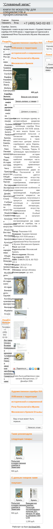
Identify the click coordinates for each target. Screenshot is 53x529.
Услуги (5, 314)
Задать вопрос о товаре (25, 101)
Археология (5, 239)
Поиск (49, 55)
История (5, 287)
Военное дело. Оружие (5, 293)
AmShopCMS (34, 527)
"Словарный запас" (16, 4)
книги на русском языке (23, 29)
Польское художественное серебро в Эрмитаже (18, 464)
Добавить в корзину (29, 112)
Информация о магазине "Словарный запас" (9, 353)
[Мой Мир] (38, 368)
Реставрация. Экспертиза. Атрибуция (5, 187)
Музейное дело (5, 274)
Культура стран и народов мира (5, 247)
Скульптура (5, 74)
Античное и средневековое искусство (5, 223)
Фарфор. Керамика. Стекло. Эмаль (5, 81)
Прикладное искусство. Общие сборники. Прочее (5, 177)
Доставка (8, 340)
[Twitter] (33, 368)
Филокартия (5, 307)
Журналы (5, 311)
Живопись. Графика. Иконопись (5, 67)
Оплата (7, 343)
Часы (5, 168)
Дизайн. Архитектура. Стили (5, 196)
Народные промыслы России (5, 267)
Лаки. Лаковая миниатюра (5, 151)
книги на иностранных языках (6, 117)
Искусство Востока (5, 231)
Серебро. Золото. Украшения (5, 96)
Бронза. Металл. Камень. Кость (5, 142)
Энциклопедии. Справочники (5, 214)
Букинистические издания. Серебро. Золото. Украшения (6, 129)
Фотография (5, 236)
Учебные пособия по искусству (5, 206)
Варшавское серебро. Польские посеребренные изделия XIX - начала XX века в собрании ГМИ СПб (33, 510)
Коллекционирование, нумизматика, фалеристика (5, 301)
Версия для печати (29, 97)
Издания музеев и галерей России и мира (5, 54)
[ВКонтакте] (30, 368)
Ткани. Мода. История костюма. (5, 161)
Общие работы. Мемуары (5, 258)
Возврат (7, 345)
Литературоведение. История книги (5, 281)
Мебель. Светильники (5, 89)
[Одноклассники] (35, 368)
